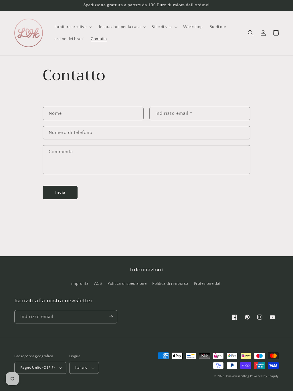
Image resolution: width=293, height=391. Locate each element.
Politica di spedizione (127, 283)
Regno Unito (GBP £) (37, 368)
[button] (72, 27)
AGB (98, 283)
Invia (60, 192)
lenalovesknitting (237, 376)
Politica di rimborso (170, 283)
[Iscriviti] (110, 316)
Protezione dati (208, 283)
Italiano (81, 368)
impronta (79, 283)
